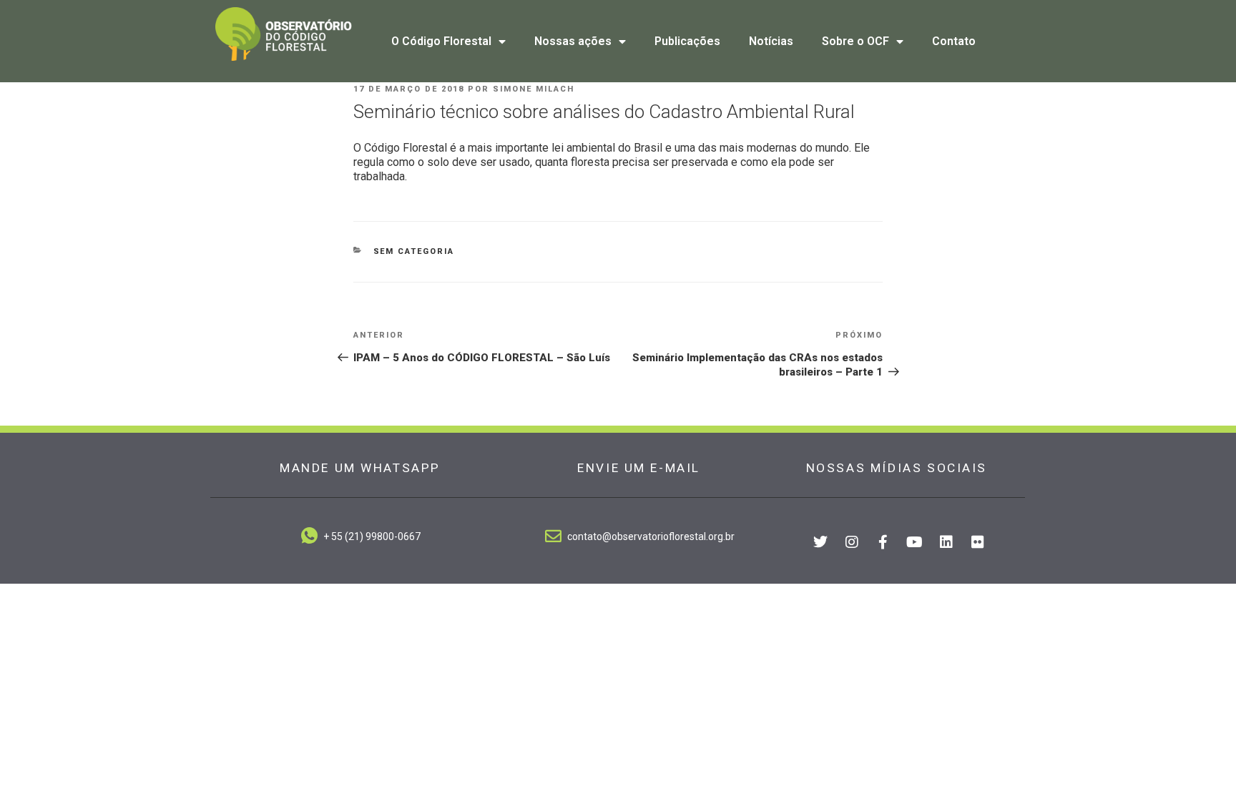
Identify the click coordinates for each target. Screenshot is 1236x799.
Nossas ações (573, 41)
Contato (954, 41)
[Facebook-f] (883, 542)
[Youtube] (915, 542)
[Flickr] (978, 542)
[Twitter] (820, 542)
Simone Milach (533, 89)
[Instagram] (852, 542)
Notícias (771, 41)
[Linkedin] (946, 542)
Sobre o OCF (855, 41)
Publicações (687, 41)
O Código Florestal (441, 41)
